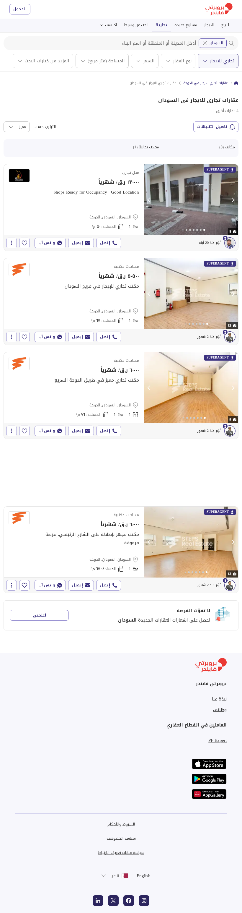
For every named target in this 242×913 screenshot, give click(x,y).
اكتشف (111, 25)
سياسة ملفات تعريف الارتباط (121, 852)
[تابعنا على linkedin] (98, 900)
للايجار (209, 25)
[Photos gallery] (191, 199)
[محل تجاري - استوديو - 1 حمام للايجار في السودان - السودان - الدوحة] (121, 207)
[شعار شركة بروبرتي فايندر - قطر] (219, 9)
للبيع (225, 25)
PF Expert (217, 740)
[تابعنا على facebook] (128, 900)
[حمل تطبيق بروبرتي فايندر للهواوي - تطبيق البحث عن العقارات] (209, 794)
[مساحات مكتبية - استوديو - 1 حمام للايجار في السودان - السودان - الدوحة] (121, 301)
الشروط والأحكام (121, 824)
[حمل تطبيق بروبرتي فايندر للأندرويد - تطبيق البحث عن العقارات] (209, 779)
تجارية (161, 25)
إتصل (105, 243)
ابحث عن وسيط (136, 25)
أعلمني (39, 615)
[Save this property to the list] (24, 243)
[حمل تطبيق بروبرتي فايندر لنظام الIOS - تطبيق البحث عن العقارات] (209, 764)
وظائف (220, 710)
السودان (216, 43)
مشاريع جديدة (185, 25)
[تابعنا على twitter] (113, 900)
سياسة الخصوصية (121, 838)
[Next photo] (233, 200)
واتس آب (46, 243)
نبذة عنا (219, 699)
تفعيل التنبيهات (212, 126)
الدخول (20, 9)
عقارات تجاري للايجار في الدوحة (205, 83)
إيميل (77, 243)
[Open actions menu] (11, 243)
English (144, 876)
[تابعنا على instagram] (144, 900)
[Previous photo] (149, 200)
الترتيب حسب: (44, 126)
